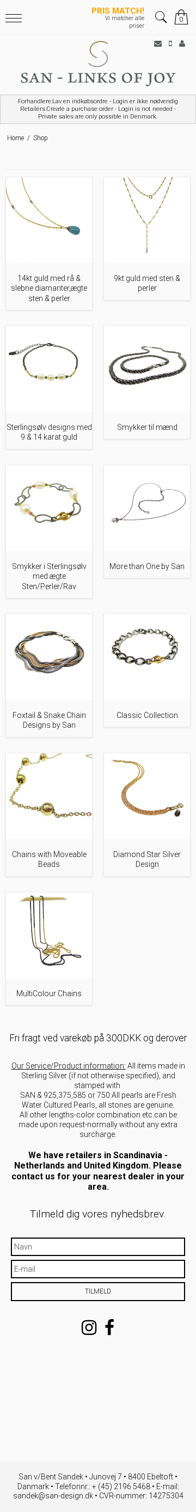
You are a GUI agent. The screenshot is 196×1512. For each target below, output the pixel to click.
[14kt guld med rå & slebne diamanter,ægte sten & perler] (49, 220)
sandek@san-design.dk (53, 1495)
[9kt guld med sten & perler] (147, 220)
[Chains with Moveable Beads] (49, 796)
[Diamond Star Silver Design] (147, 796)
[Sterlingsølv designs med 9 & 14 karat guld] (49, 369)
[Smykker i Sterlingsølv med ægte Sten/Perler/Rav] (49, 508)
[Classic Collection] (147, 657)
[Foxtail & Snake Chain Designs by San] (49, 657)
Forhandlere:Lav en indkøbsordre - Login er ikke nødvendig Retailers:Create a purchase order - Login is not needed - (98, 109)
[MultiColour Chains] (49, 935)
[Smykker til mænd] (147, 369)
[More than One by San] (147, 508)
